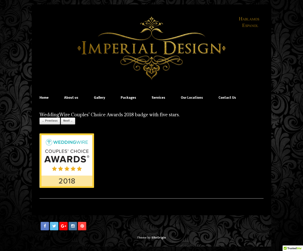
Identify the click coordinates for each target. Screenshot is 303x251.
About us (71, 98)
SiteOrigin (158, 237)
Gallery (99, 98)
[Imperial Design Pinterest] (82, 226)
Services (158, 98)
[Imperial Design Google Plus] (63, 226)
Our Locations (192, 98)
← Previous (50, 121)
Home (44, 98)
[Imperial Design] (151, 48)
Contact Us (227, 98)
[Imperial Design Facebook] (45, 226)
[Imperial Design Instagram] (73, 226)
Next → (68, 121)
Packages (128, 98)
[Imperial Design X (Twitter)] (54, 226)
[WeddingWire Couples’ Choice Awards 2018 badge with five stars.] (66, 187)
